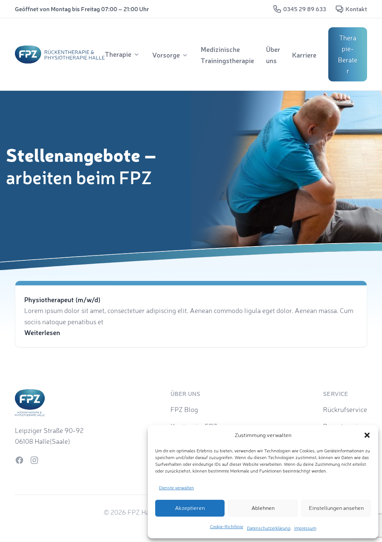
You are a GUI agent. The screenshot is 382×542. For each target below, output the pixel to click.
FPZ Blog (184, 409)
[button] (367, 435)
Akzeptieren (190, 507)
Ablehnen (263, 507)
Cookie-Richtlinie (226, 526)
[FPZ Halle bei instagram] (34, 460)
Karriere (304, 54)
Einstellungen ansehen (336, 507)
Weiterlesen (42, 332)
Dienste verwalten (176, 487)
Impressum (305, 528)
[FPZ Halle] (60, 55)
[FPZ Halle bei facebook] (19, 460)
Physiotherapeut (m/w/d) (62, 299)
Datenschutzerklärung (269, 528)
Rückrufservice (345, 409)
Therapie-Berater (347, 54)
